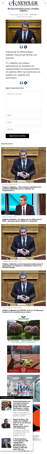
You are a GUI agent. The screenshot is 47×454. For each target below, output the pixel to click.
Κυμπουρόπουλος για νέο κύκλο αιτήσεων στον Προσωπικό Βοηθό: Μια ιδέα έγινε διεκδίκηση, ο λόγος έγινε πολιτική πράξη (21, 405)
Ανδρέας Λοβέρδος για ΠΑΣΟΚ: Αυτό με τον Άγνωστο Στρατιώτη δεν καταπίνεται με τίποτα (22, 311)
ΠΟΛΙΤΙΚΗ (33, 14)
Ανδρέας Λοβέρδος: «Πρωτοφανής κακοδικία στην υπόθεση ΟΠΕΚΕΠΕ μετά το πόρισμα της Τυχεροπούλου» (21, 188)
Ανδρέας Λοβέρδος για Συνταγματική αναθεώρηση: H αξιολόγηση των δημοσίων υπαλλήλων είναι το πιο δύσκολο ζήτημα (22, 265)
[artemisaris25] (23, 330)
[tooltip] (21, 47)
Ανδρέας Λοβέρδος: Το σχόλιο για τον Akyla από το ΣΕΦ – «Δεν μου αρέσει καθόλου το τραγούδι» (22, 220)
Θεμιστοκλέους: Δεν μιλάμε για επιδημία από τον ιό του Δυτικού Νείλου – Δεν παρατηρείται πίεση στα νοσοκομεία (22, 423)
